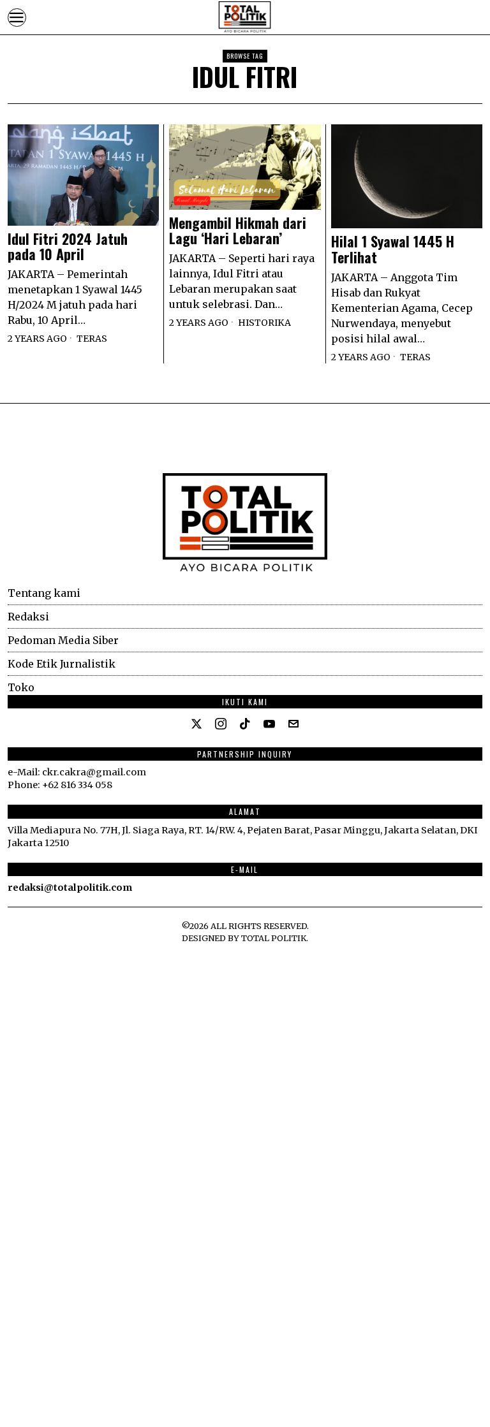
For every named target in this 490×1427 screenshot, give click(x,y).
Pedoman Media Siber (63, 640)
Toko (21, 687)
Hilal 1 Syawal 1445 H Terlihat (392, 248)
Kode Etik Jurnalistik (61, 663)
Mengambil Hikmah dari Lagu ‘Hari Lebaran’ (237, 230)
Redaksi (28, 616)
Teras (92, 338)
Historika (264, 322)
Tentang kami (44, 593)
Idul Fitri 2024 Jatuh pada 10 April (68, 246)
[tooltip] (196, 724)
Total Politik (273, 938)
